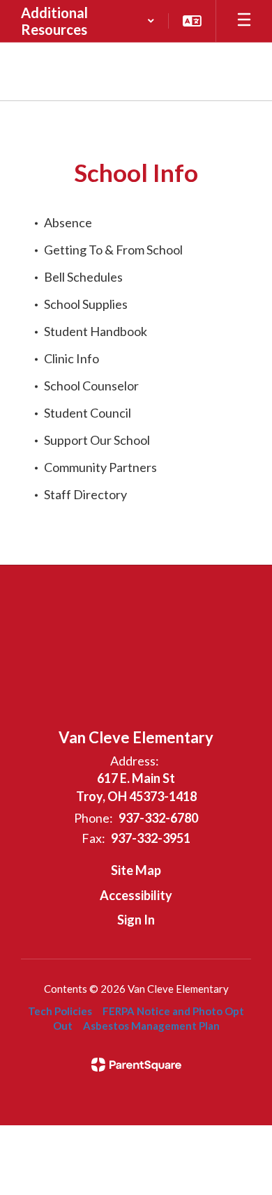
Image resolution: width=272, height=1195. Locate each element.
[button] (88, 21)
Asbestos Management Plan (151, 1025)
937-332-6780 (158, 817)
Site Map (136, 870)
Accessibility (136, 895)
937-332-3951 (150, 838)
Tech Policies (60, 1011)
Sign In (136, 919)
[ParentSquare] (136, 1064)
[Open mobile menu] (244, 21)
